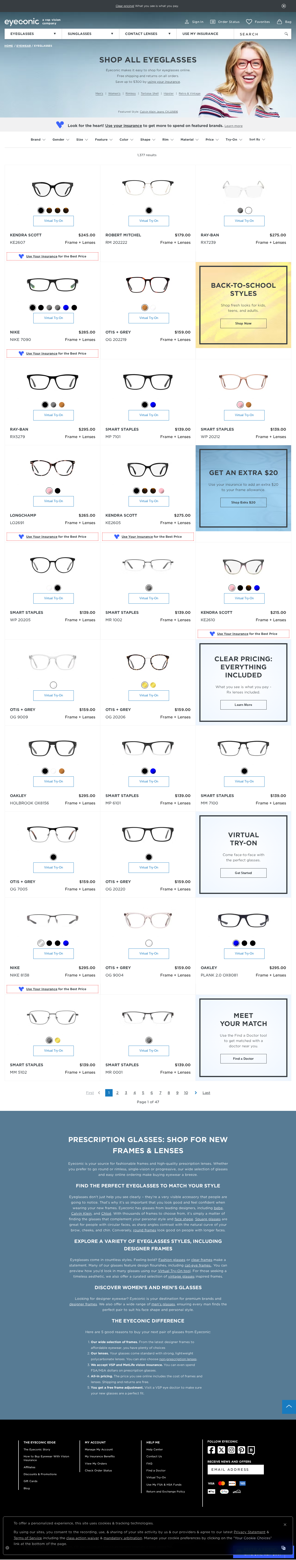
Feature (101, 139)
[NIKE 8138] (52, 922)
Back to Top (289, 1407)
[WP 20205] (52, 567)
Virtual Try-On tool (174, 1271)
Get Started (243, 873)
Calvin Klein (81, 1213)
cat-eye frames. (198, 1265)
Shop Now (243, 323)
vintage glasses (181, 1276)
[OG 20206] (147, 664)
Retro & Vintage (189, 93)
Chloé (106, 1213)
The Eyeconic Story (37, 1449)
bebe (218, 1208)
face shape (184, 1219)
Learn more (234, 126)
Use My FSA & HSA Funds (164, 1484)
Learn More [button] (243, 705)
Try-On (231, 139)
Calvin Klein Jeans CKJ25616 (159, 111)
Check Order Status (98, 1470)
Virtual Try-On (53, 220)
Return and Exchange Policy (165, 1491)
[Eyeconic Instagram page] (231, 1452)
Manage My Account (99, 1449)
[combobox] (255, 33)
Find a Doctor (243, 1058)
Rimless (131, 93)
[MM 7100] (243, 750)
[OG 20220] (147, 836)
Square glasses (208, 1219)
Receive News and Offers (229, 1461)
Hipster (169, 93)
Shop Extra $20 (243, 502)
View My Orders (96, 1463)
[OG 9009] (52, 664)
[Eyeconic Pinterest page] (241, 1452)
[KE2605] (147, 470)
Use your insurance (123, 126)
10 (186, 1093)
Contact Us (154, 1456)
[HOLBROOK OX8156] (52, 750)
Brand (35, 139)
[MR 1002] (147, 567)
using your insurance (164, 81)
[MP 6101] (147, 750)
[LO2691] (52, 470)
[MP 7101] (147, 384)
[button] (258, 21)
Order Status (229, 22)
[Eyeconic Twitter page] (221, 1452)
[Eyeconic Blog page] (251, 1454)
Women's (114, 93)
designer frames (83, 1304)
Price (210, 139)
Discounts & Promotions (40, 1474)
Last (206, 1093)
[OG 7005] (52, 836)
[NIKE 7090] (52, 287)
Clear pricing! (125, 6)
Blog (27, 1488)
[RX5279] (52, 384)
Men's (99, 93)
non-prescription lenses (178, 1359)
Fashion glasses (171, 1260)
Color (124, 139)
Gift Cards (30, 1481)
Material (187, 139)
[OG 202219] (147, 287)
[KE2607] (52, 189)
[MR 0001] (147, 1019)
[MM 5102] (52, 1019)
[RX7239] (243, 189)
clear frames (201, 1260)
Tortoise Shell (150, 93)
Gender (58, 139)
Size (79, 139)
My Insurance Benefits (100, 1456)
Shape (145, 139)
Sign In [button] (197, 22)
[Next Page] (193, 1093)
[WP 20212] (243, 384)
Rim (165, 139)
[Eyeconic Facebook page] (211, 1452)
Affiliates (29, 1467)
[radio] (41, 210)
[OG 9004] (147, 922)
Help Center (154, 1449)
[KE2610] (243, 567)
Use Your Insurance (41, 256)
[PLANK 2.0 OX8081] (243, 922)
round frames (144, 1230)
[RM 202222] (147, 189)
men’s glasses (163, 1304)
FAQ (149, 1463)
